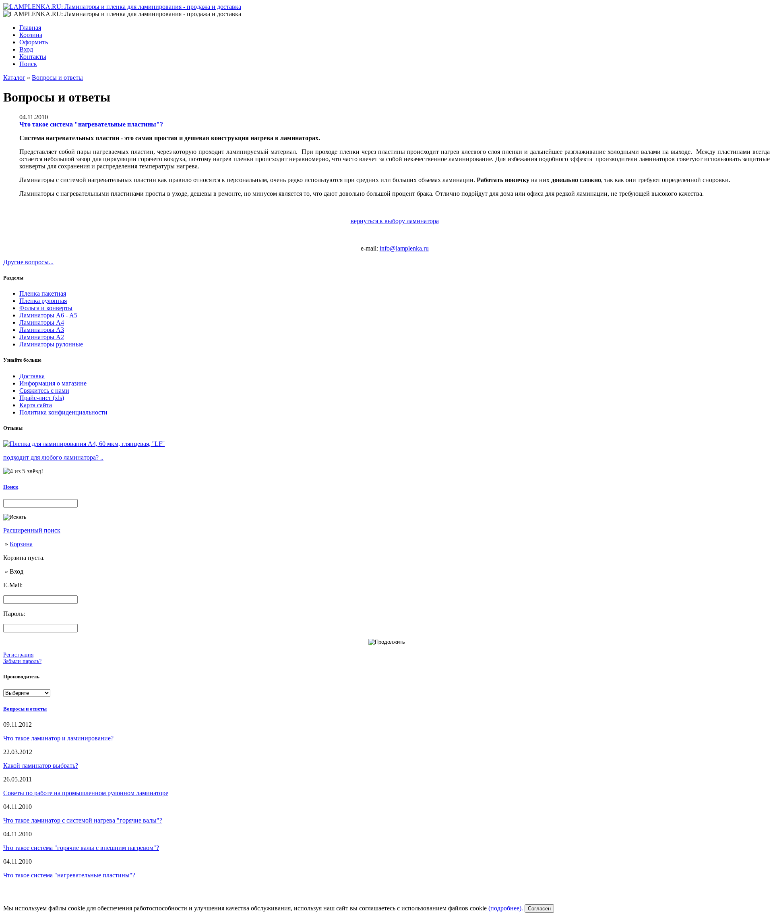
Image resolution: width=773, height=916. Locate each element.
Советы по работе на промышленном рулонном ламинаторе (85, 793)
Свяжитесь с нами (44, 390)
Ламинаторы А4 (41, 322)
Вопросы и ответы (57, 77)
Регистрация (18, 655)
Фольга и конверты (45, 308)
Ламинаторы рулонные (51, 344)
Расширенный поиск (31, 530)
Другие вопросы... (28, 262)
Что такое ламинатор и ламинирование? (58, 738)
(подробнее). (505, 908)
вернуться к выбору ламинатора (395, 221)
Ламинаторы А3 (41, 329)
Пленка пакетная (42, 293)
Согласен (539, 909)
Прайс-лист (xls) (41, 397)
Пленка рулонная (43, 300)
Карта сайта (35, 405)
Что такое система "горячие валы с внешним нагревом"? (81, 847)
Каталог (14, 77)
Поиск (10, 487)
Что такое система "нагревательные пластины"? (91, 124)
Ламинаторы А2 (41, 337)
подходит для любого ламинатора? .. (53, 457)
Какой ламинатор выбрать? (40, 765)
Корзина (21, 544)
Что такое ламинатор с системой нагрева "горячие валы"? (82, 820)
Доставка (32, 376)
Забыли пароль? (22, 661)
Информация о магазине (53, 383)
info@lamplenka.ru (404, 248)
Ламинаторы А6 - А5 (48, 315)
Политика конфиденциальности (63, 412)
